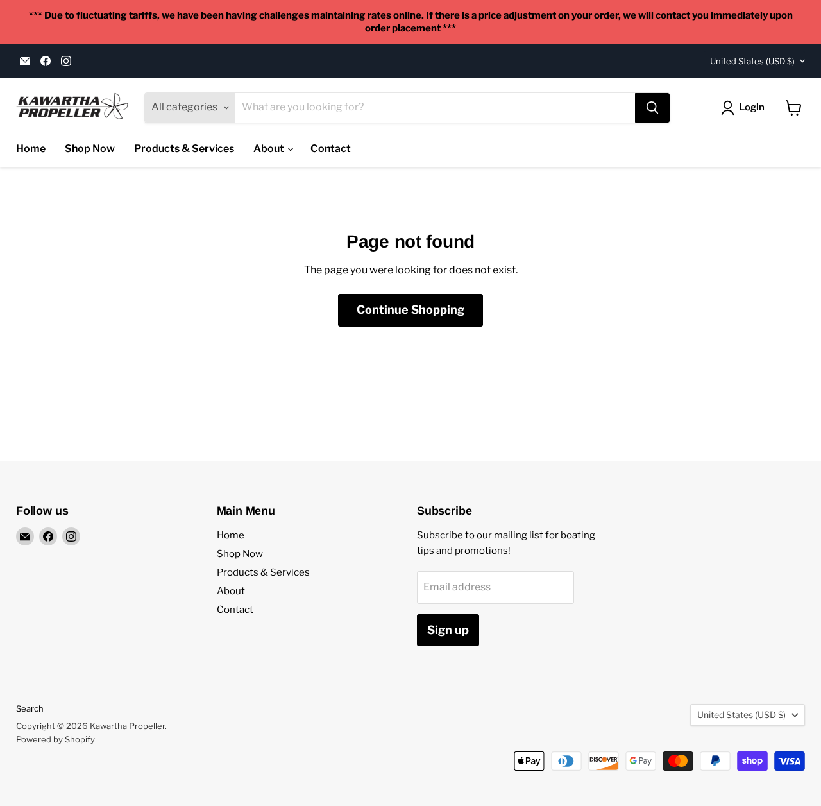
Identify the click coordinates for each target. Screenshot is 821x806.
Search (30, 708)
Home (31, 148)
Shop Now (90, 148)
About (269, 148)
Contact (330, 148)
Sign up (448, 630)
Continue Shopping (410, 309)
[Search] (652, 108)
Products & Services (184, 148)
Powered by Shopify (55, 739)
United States (752, 61)
